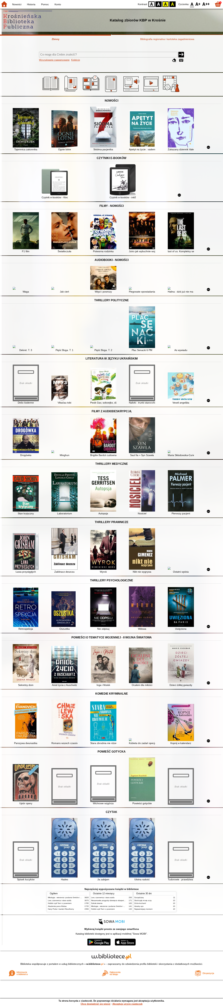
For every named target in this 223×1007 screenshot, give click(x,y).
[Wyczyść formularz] (174, 60)
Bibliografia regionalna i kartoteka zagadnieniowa (167, 39)
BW (158, 3)
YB (165, 3)
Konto (58, 4)
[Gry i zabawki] (171, 92)
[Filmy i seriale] (151, 92)
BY (172, 3)
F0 (192, 3)
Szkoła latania (96, 903)
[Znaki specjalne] (181, 60)
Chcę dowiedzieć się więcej (95, 1004)
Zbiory (55, 39)
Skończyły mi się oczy (143, 900)
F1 (198, 3)
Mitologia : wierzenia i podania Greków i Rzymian (67, 897)
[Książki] (51, 92)
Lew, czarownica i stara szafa (59, 900)
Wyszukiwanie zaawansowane (54, 60)
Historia (31, 4)
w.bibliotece (94, 963)
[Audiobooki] (131, 92)
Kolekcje (75, 60)
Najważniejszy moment (143, 909)
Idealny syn (139, 906)
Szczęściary (139, 897)
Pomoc (45, 4)
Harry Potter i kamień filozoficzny (61, 909)
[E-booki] (111, 92)
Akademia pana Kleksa (57, 906)
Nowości (16, 4)
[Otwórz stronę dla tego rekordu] (27, 128)
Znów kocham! (140, 903)
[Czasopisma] (71, 92)
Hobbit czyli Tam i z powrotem (59, 903)
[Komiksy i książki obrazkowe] (91, 92)
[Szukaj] (181, 54)
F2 (206, 3)
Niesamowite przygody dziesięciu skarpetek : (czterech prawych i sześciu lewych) (123, 900)
